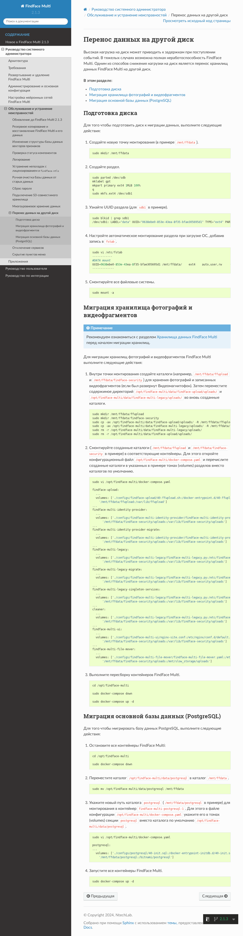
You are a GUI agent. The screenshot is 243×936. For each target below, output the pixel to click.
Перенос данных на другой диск (35, 213)
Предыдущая (102, 896)
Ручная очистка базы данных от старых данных (34, 179)
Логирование (21, 159)
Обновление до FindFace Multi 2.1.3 (37, 119)
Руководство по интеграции (27, 276)
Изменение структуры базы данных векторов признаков (37, 144)
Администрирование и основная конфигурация (33, 88)
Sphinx (128, 923)
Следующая (213, 896)
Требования (17, 68)
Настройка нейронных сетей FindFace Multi (30, 100)
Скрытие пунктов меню (29, 254)
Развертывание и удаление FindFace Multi (28, 77)
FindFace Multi (37, 6)
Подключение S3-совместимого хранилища (35, 197)
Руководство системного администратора (24, 52)
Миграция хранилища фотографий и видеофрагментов (40, 228)
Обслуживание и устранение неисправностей (30, 111)
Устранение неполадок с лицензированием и (35, 168)
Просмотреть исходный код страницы (197, 21)
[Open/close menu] (2, 49)
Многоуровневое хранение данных (36, 206)
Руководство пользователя (26, 268)
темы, (172, 923)
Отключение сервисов (28, 248)
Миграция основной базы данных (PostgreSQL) (38, 239)
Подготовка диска (28, 219)
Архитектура (18, 61)
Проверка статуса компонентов (34, 153)
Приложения (18, 261)
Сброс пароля (22, 188)
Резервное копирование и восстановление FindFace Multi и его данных (37, 131)
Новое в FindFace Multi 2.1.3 (27, 42)
